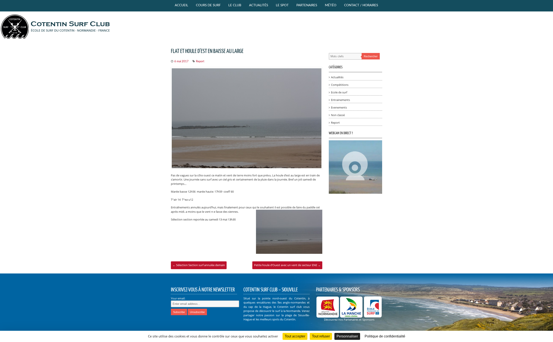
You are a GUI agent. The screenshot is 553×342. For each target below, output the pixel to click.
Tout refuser (321, 336)
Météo (330, 5)
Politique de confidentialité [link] (385, 336)
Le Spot (282, 5)
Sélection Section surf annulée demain (199, 265)
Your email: (178, 298)
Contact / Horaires (361, 5)
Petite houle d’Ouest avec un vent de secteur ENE (287, 265)
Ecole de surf (339, 92)
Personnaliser (347, 336)
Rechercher (371, 56)
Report (200, 61)
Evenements (339, 107)
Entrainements (340, 100)
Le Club (234, 5)
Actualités (258, 5)
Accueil (181, 5)
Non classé (338, 115)
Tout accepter (295, 336)
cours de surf (208, 5)
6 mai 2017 (181, 61)
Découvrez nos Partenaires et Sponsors (349, 319)
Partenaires (306, 5)
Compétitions (339, 85)
